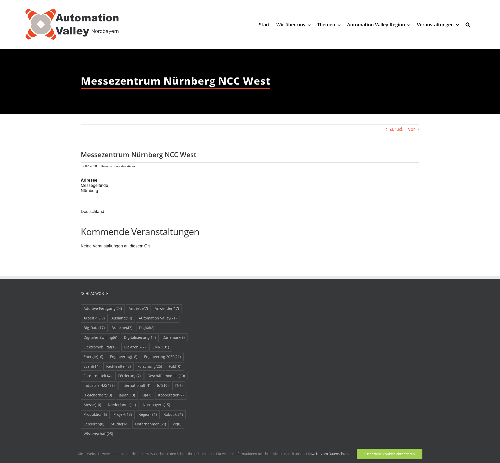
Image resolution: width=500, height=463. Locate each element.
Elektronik (135, 347)
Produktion (95, 414)
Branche (121, 327)
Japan (127, 395)
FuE (175, 366)
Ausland (121, 318)
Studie (119, 424)
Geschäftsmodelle (166, 375)
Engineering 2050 (162, 356)
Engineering (123, 356)
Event (91, 366)
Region (148, 414)
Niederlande (122, 404)
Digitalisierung (140, 337)
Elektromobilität (100, 347)
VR (177, 424)
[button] (468, 24)
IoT (162, 385)
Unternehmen (150, 424)
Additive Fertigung (103, 308)
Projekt (123, 414)
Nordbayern (156, 404)
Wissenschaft (98, 433)
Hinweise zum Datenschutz (327, 453)
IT (179, 385)
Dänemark (173, 337)
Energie (93, 356)
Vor (411, 129)
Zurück (396, 129)
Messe (92, 404)
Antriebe (138, 308)
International (135, 385)
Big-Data (94, 327)
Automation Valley (158, 318)
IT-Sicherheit (98, 395)
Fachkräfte (118, 366)
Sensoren (94, 424)
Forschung (150, 366)
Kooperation (171, 395)
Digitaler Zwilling (100, 337)
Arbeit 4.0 (94, 318)
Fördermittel (97, 375)
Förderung (129, 375)
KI (146, 395)
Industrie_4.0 (99, 385)
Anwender (167, 308)
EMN (160, 347)
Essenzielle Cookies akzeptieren (389, 454)
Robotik (173, 414)
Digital (146, 327)
